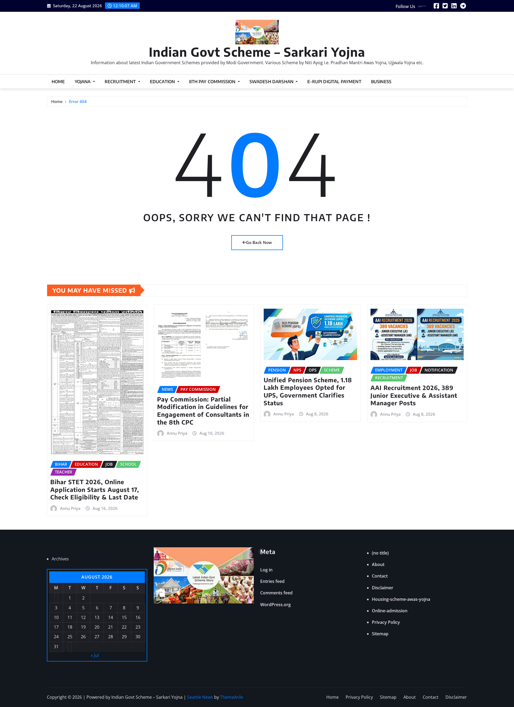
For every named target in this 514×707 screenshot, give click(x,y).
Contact (380, 576)
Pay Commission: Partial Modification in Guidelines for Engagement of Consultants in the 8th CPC (203, 410)
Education (163, 81)
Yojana (83, 81)
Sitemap (380, 634)
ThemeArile (231, 697)
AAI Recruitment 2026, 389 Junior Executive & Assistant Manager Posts (414, 395)
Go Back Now (259, 242)
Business (381, 81)
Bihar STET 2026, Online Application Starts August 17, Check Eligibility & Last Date (94, 489)
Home (58, 81)
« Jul (95, 655)
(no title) (380, 553)
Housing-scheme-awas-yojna (401, 599)
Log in (266, 570)
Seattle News (200, 697)
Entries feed (272, 581)
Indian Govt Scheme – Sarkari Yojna (257, 51)
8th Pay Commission (213, 81)
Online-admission (389, 611)
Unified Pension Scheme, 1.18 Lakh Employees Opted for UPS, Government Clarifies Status (308, 391)
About (378, 564)
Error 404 (78, 101)
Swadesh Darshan (272, 81)
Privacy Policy (386, 622)
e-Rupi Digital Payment (334, 81)
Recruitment (121, 81)
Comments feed (276, 593)
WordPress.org (275, 604)
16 (137, 617)
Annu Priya (70, 508)
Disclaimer (382, 588)
